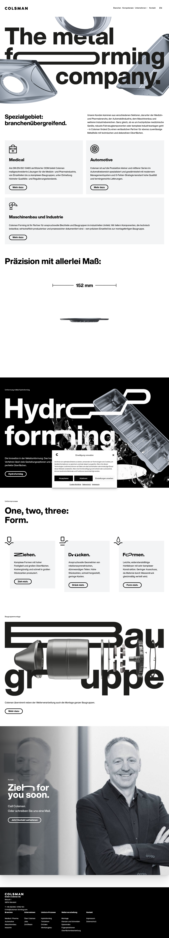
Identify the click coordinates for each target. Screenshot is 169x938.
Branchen (9, 912)
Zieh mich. (23, 581)
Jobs (26, 921)
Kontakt (89, 912)
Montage (65, 918)
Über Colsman (29, 918)
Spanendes (65, 924)
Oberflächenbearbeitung (71, 930)
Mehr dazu (18, 187)
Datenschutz (86, 484)
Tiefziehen (45, 921)
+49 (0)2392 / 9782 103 (15, 907)
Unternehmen (29, 912)
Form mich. (132, 585)
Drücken (44, 924)
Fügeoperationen (68, 927)
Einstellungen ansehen (104, 478)
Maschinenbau (10, 924)
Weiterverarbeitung (69, 912)
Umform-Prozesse (48, 912)
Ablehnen (83, 478)
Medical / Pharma (11, 918)
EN (160, 7)
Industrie (8, 927)
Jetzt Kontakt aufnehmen (25, 820)
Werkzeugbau (46, 927)
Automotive (9, 921)
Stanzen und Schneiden (70, 921)
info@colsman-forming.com (16, 909)
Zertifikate (28, 924)
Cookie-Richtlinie (75, 484)
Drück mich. (78, 585)
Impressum (95, 484)
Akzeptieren (64, 478)
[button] (113, 455)
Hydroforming (15, 473)
